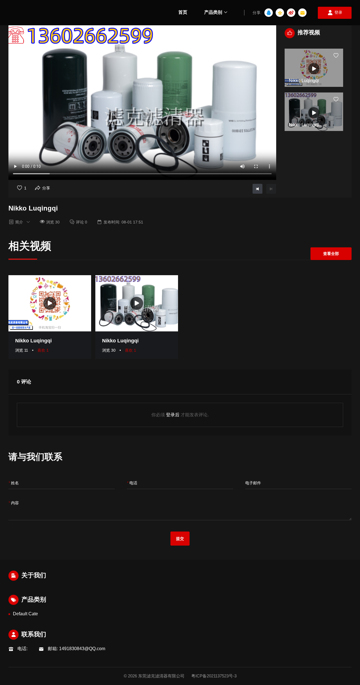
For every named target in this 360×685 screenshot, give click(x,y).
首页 (182, 12)
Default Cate (25, 613)
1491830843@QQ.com (82, 648)
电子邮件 (253, 483)
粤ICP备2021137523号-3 (214, 675)
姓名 (13, 483)
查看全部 (331, 253)
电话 (132, 483)
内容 (13, 503)
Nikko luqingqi (33, 340)
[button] (314, 43)
